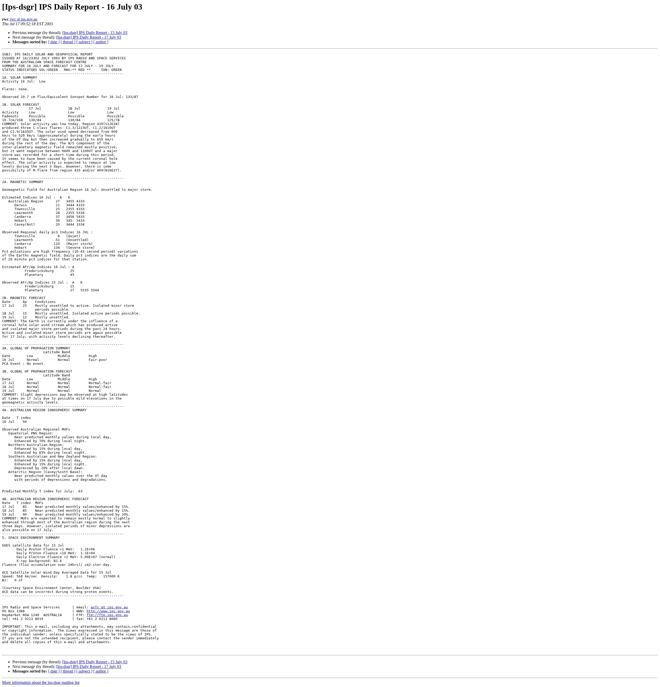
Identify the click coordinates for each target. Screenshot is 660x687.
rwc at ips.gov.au (23, 19)
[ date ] (54, 42)
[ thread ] (68, 42)
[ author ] (100, 42)
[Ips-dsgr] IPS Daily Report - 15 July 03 (94, 32)
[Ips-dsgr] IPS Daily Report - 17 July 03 (88, 37)
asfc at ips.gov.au (109, 607)
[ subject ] (84, 42)
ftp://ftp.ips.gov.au (107, 615)
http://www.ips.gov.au (108, 611)
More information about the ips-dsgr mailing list (40, 682)
